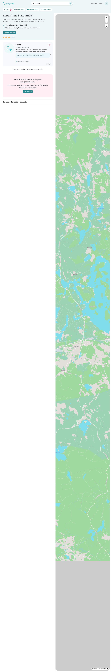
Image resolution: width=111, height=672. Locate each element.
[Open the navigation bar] (106, 3)
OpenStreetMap (102, 668)
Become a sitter (96, 3)
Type (8, 10)
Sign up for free (9, 32)
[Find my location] (106, 26)
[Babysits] (8, 3)
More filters (47, 10)
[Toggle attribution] (108, 669)
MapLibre (94, 668)
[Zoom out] (106, 21)
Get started (28, 91)
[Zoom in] (106, 17)
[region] (83, 342)
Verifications (33, 10)
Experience (20, 10)
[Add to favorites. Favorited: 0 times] (49, 44)
